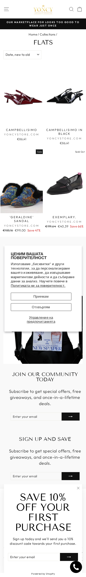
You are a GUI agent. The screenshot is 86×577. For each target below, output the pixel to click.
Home (33, 34)
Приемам (41, 296)
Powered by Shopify (43, 573)
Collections (47, 34)
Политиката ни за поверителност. (38, 285)
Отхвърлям (41, 307)
